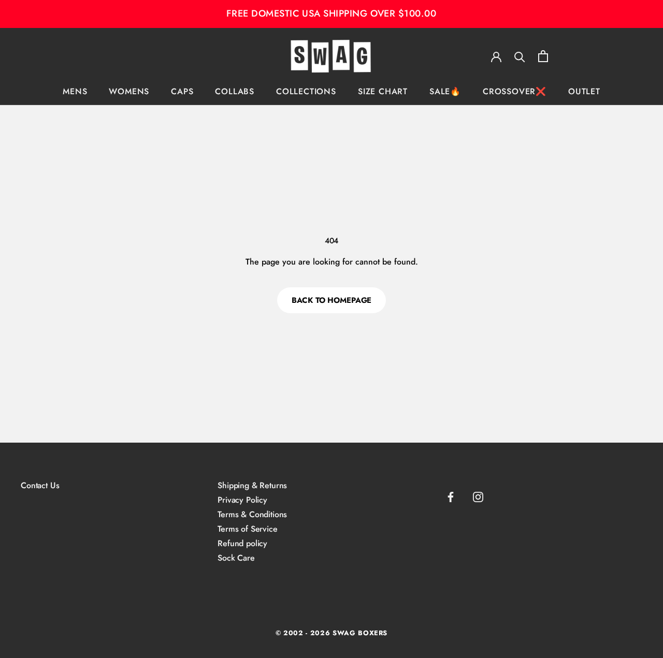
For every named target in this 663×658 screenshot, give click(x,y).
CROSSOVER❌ (514, 91)
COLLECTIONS (306, 91)
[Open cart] (543, 56)
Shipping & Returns (252, 485)
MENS (75, 91)
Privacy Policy (242, 500)
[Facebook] (450, 497)
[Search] (519, 56)
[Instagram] (478, 497)
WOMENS (129, 91)
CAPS (182, 91)
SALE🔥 (445, 91)
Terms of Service (247, 529)
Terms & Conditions (252, 514)
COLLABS (234, 91)
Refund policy (242, 543)
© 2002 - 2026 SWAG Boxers (331, 633)
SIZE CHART (383, 91)
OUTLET (584, 91)
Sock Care (236, 558)
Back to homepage (332, 300)
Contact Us (40, 485)
